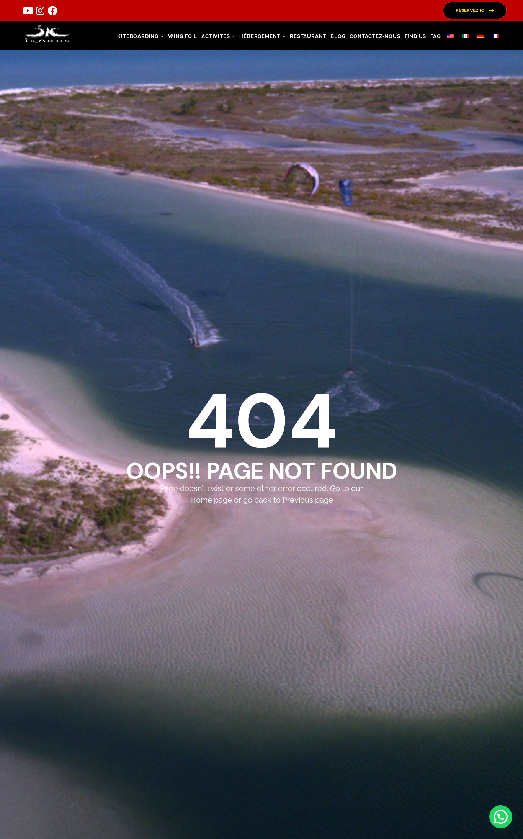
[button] (475, 10)
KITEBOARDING (138, 36)
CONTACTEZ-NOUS (375, 36)
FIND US (416, 36)
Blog (337, 36)
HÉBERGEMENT (259, 36)
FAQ (435, 36)
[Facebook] (52, 10)
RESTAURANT (308, 36)
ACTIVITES (215, 36)
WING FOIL (182, 36)
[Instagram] (40, 10)
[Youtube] (28, 10)
